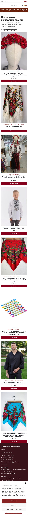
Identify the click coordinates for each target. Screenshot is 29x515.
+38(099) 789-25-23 (8, 455)
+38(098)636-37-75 (8, 480)
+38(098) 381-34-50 (8, 452)
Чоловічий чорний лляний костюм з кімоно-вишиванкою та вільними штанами (13, 383)
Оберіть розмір (14, 233)
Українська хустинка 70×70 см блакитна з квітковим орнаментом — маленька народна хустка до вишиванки (13, 435)
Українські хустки (8, 124)
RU (26, 1)
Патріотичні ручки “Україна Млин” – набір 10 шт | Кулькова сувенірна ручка (14, 331)
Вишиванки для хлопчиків (10, 227)
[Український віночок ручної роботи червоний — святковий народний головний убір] (14, 51)
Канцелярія (16, 329)
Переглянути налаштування (14, 509)
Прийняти (14, 501)
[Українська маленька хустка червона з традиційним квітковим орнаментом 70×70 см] (14, 256)
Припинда (16, 174)
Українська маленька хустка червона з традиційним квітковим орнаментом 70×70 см (14, 280)
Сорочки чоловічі (9, 380)
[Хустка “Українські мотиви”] (14, 104)
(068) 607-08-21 (4, 1)
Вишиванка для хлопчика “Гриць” (14, 228)
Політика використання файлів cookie (13, 513)
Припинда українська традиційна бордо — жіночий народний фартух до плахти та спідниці (13, 177)
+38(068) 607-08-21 (8, 471)
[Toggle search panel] (22, 5)
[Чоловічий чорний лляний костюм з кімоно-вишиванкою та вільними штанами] (14, 360)
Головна (3, 14)
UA (24, 1)
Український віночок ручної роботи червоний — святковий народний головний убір (14, 75)
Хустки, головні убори (18, 124)
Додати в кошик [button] (14, 81)
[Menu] (3, 5)
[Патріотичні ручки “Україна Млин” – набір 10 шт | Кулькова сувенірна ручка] (14, 309)
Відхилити (14, 505)
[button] (25, 482)
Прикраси (16, 71)
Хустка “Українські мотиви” (14, 126)
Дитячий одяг (20, 227)
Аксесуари (11, 71)
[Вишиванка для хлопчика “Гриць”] (14, 206)
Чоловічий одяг (19, 380)
